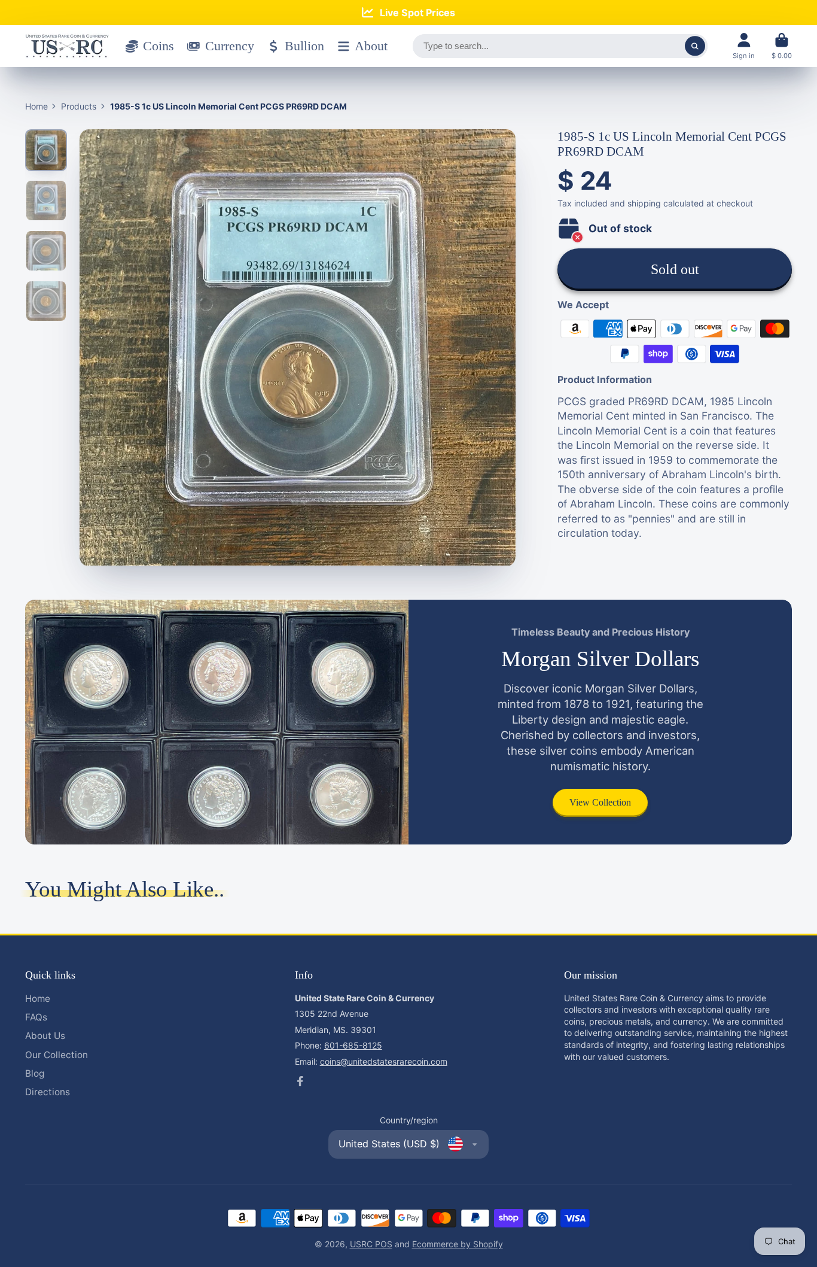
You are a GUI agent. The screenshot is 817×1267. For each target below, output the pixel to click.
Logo (67, 46)
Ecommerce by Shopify (457, 1244)
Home (36, 106)
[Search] (695, 46)
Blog (34, 1073)
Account (744, 46)
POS (383, 1244)
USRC (362, 1244)
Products (78, 106)
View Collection (600, 802)
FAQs (36, 1017)
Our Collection (56, 1055)
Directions (47, 1092)
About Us (45, 1035)
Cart (782, 46)
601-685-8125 (353, 1045)
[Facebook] (300, 1081)
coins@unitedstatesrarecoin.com (383, 1061)
